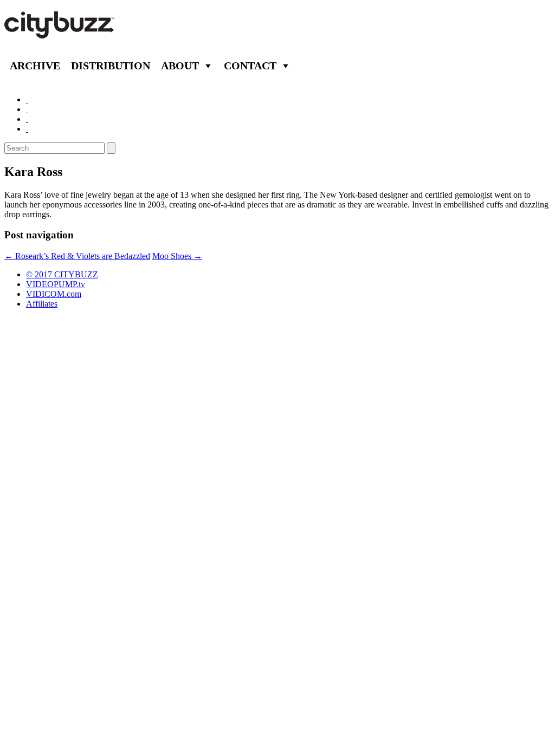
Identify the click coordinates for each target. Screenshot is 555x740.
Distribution (110, 66)
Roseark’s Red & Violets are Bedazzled (77, 256)
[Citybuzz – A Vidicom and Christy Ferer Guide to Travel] (60, 32)
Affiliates (41, 303)
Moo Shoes (177, 256)
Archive (35, 66)
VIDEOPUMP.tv (55, 284)
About (180, 66)
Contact (250, 66)
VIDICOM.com (53, 293)
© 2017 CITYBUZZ (62, 274)
